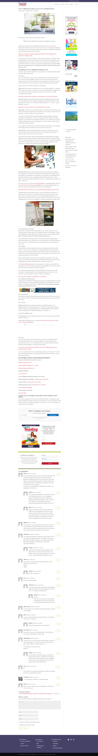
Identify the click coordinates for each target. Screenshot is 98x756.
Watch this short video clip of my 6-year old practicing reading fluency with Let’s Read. (38, 189)
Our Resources (38, 739)
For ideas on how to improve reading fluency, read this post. (32, 276)
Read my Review (39, 379)
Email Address (44, 458)
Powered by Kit (50, 465)
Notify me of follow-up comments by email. (30, 722)
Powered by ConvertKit (39, 418)
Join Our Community (25, 741)
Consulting (55, 743)
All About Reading (39, 183)
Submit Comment (23, 728)
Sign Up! (50, 463)
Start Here (56, 4)
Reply (58, 474)
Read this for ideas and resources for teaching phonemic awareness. (34, 107)
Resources (71, 4)
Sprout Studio (48, 754)
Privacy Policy (21, 754)
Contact (22, 743)
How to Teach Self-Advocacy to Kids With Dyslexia (70, 161)
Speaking (55, 741)
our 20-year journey (49, 47)
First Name (43, 455)
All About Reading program (26, 264)
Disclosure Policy (25, 745)
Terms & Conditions (31, 754)
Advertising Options (57, 748)
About (61, 4)
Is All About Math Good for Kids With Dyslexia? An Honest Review (70, 155)
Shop (76, 4)
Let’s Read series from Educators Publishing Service (32, 185)
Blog (63, 4)
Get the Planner (53, 415)
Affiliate (55, 745)
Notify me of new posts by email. (27, 725)
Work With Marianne (56, 739)
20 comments (35, 10)
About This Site (22, 739)
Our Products (40, 741)
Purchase (46, 379)
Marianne (22, 10)
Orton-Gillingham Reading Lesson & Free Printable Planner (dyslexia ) (35, 693)
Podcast (66, 4)
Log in (53, 754)
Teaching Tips (28, 10)
